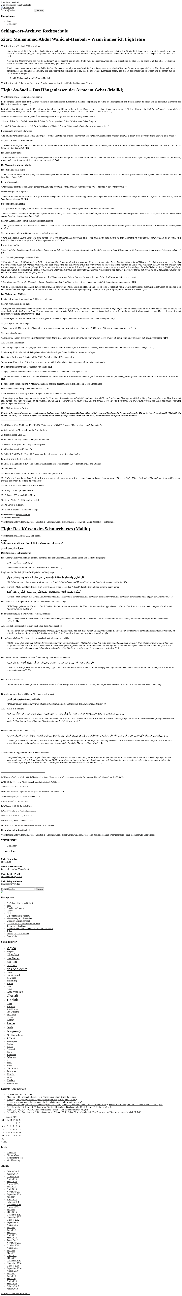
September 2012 (14, 1222)
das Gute (12, 961)
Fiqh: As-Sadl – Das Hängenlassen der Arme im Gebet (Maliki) (62, 89)
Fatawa (10, 910)
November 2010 (14, 1263)
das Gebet (75, 522)
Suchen (4, 10)
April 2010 (12, 1281)
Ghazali (12, 995)
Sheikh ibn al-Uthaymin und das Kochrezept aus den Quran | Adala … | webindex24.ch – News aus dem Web (56, 1104)
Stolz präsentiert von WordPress (15, 1293)
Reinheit (11, 1049)
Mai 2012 (11, 1232)
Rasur (127, 835)
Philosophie (12, 1041)
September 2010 (14, 1268)
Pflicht (11, 1038)
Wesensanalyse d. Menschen (19, 918)
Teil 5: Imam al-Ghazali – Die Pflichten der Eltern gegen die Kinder (45, 1097)
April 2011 (11, 1255)
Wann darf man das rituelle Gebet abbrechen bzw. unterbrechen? (53, 1102)
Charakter (13, 954)
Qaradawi (10, 1044)
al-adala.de (6, 862)
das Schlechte (17, 969)
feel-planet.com (14, 1102)
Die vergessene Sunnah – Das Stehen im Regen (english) (62, 1109)
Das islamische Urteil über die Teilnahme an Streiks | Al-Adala (35, 1107)
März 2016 (12, 1181)
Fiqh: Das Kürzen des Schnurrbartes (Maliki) (45, 528)
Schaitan (11, 1057)
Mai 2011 (11, 1253)
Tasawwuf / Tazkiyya (16, 926)
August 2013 (12, 1207)
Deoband (10, 973)
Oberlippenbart (117, 835)
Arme (67, 522)
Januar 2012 (12, 1240)
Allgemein (23, 83)
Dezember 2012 (14, 1215)
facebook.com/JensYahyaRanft (15, 869)
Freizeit (9, 989)
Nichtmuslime (15, 1034)
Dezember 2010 (14, 1260)
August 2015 (12, 1184)
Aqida (11, 948)
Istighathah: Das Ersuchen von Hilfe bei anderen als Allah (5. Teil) (111, 1112)
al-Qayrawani (71, 835)
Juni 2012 (11, 1230)
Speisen (9, 1065)
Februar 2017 (13, 1171)
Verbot (11, 1080)
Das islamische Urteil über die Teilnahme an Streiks (89, 1107)
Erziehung (12, 980)
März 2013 (12, 1212)
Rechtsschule (78, 83)
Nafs (10, 1027)
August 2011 (12, 1248)
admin (37, 46)
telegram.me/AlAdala (10, 884)
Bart (80, 835)
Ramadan (10, 1047)
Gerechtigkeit (15, 992)
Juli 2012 (11, 1227)
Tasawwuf (12, 1071)
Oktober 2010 (13, 1266)
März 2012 (12, 1237)
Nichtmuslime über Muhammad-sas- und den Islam (30, 928)
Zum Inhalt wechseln (10, 2)
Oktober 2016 (13, 1176)
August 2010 (12, 1271)
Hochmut (11, 1006)
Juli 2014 (11, 1197)
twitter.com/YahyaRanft (11, 876)
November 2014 (14, 1192)
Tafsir (9, 931)
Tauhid (11, 1074)
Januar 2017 (12, 1174)
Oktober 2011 (13, 1245)
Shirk (9, 1062)
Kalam (10, 1017)
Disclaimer (11, 24)
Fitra (91, 835)
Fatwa (10, 983)
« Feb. (4, 1142)
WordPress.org (13, 1160)
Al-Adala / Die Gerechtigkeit (20, 903)
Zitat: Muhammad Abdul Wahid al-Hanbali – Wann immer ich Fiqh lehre (73, 39)
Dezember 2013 (14, 1204)
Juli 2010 (11, 1273)
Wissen (88, 83)
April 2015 (12, 1189)
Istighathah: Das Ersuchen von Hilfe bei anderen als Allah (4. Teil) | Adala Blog (42, 1112)
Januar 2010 (12, 1288)
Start (9, 21)
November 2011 (14, 1243)
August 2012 (12, 1225)
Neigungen (15, 1031)
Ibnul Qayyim (11, 1015)
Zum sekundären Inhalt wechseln (16, 5)
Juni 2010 (11, 1276)
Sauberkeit (11, 1054)
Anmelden (11, 1152)
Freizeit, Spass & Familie (18, 933)
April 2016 (12, 1179)
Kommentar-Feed (15, 1158)
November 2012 (14, 1217)
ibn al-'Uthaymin (12, 1009)
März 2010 (12, 1283)
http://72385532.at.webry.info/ (20, 1109)
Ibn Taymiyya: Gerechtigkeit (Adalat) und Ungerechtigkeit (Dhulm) (46, 1099)
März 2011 (11, 1258)
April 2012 (12, 1235)
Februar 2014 (13, 1202)
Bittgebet (10, 951)
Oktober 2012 (13, 1220)
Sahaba (9, 1052)
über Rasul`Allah (12, 1084)
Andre (10, 1099)
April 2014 (12, 1199)
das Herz (12, 965)
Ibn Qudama (13, 1011)
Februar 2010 (13, 1286)
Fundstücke (34, 83)
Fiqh (69, 83)
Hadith (12, 1000)
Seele (9, 1060)
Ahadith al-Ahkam (15, 908)
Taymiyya (11, 1077)
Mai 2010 (11, 1278)
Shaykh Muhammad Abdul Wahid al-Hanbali (30, 78)
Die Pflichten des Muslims (18, 916)
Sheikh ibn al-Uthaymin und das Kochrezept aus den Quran (136, 1104)
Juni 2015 (11, 1186)
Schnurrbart (149, 835)
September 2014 (14, 1194)
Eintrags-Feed (13, 1155)
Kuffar (10, 1019)
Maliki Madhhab (94, 522)
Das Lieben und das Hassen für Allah (23, 923)
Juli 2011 (11, 1250)
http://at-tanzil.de (23, 515)
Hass (9, 1003)
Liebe (11, 1023)
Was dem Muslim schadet (18, 921)
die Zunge (11, 978)
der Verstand (13, 975)
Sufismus (12, 1068)
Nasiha (44, 83)
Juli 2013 (11, 1209)
